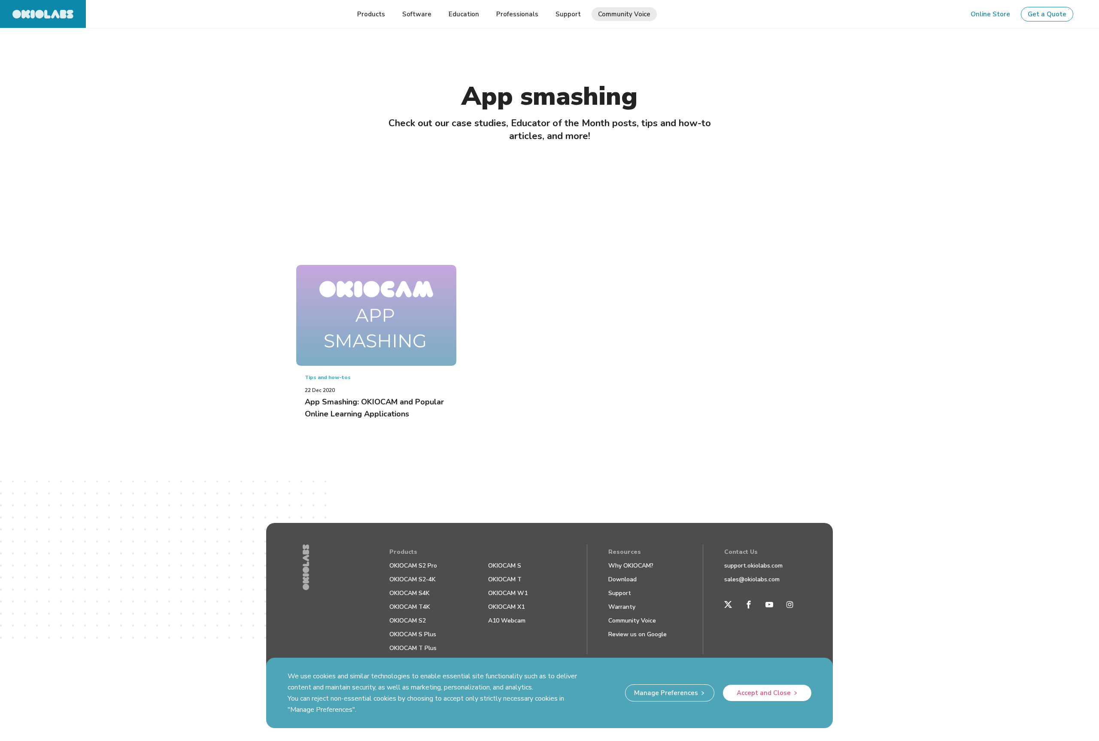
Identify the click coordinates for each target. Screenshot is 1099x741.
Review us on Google (637, 634)
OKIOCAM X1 (506, 607)
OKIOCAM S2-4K (412, 579)
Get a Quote (1047, 14)
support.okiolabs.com (753, 566)
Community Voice (632, 620)
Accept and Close (764, 693)
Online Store (990, 14)
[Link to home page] (43, 14)
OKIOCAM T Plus (413, 648)
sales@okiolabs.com (752, 579)
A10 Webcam (506, 620)
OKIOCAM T (505, 579)
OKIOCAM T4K (409, 607)
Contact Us (741, 552)
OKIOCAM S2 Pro (413, 566)
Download (622, 579)
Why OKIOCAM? (630, 566)
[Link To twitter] (728, 604)
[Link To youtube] (769, 604)
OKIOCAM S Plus (412, 634)
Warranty (621, 607)
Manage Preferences (666, 693)
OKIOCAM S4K (409, 593)
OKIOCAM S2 (407, 620)
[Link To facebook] (749, 604)
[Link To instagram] (790, 604)
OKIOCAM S (504, 566)
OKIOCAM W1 (508, 593)
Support (619, 593)
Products (403, 552)
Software (416, 14)
